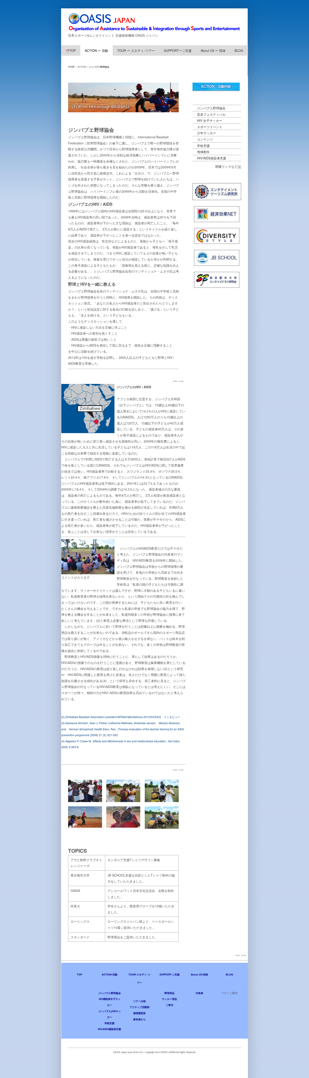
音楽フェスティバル (211, 114)
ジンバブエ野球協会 (211, 108)
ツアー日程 (139, 1001)
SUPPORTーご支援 (178, 50)
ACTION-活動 (109, 974)
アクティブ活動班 (140, 1007)
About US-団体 (199, 974)
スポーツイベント (209, 127)
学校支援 (203, 145)
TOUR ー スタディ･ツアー (136, 50)
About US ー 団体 (213, 50)
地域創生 (203, 151)
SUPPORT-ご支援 (169, 974)
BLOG (239, 50)
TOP (72, 50)
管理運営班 (139, 1013)
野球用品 (169, 993)
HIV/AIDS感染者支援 (211, 158)
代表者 (199, 993)
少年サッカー (206, 133)
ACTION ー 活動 (96, 50)
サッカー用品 (169, 999)
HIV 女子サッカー (209, 120)
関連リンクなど (226, 166)
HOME (71, 66)
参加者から (139, 1019)
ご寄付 (169, 1005)
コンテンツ (205, 139)
